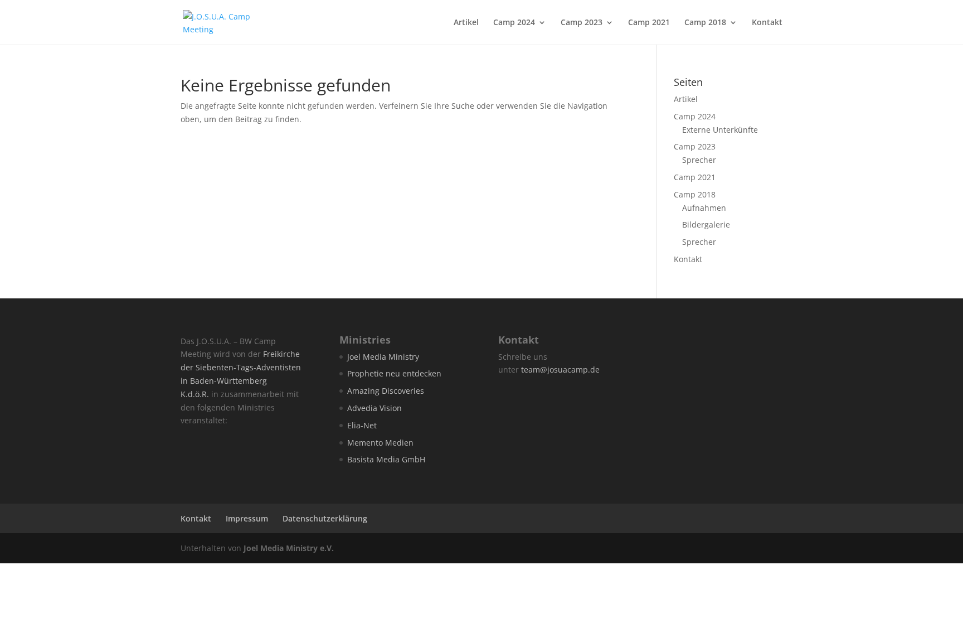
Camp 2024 (514, 22)
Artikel (466, 22)
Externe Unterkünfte (720, 129)
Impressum (247, 518)
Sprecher (699, 159)
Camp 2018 (705, 22)
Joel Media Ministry (383, 356)
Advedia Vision (374, 408)
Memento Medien (380, 442)
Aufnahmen (704, 207)
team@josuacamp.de (560, 369)
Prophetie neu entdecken (394, 373)
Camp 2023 (581, 22)
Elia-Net (362, 425)
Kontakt (767, 22)
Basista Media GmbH (386, 459)
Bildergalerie (706, 224)
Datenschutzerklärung (325, 518)
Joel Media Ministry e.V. (289, 548)
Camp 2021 (649, 22)
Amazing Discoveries (385, 390)
